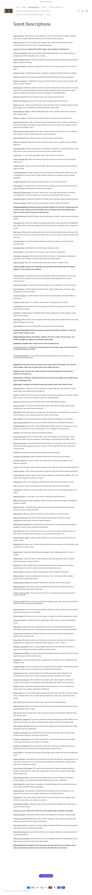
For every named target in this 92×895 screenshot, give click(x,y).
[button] (79, 11)
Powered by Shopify (25, 890)
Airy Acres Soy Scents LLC (14, 890)
